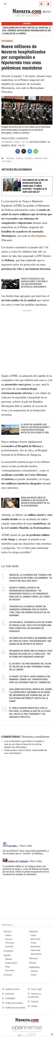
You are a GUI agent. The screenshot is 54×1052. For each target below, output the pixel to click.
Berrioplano (38, 236)
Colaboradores (11, 963)
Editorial (8, 959)
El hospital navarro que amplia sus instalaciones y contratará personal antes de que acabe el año (35, 429)
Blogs (7, 966)
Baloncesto (35, 939)
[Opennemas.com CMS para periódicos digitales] (27, 1030)
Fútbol (33, 935)
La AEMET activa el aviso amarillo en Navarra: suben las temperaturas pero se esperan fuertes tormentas (30, 679)
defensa (10, 158)
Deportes (33, 931)
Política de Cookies (14, 1003)
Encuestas (9, 970)
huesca (19, 158)
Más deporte (36, 954)
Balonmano (35, 946)
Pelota (33, 943)
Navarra (7, 931)
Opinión (7, 955)
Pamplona (8, 951)
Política (8, 935)
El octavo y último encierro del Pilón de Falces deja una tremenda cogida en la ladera (30, 667)
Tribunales (9, 943)
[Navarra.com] (27, 11)
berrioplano (41, 158)
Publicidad (10, 998)
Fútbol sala (35, 950)
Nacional (33, 958)
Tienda (34, 1006)
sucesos (29, 158)
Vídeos (34, 975)
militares (7, 161)
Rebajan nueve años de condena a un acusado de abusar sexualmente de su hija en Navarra (35, 502)
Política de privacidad (15, 1007)
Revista (32, 963)
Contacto (9, 994)
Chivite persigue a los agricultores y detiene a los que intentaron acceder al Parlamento (34, 283)
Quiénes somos (12, 989)
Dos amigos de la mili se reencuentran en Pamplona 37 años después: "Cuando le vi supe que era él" (35, 186)
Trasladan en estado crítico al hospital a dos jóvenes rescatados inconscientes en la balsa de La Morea (26, 31)
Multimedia (34, 967)
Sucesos (9, 939)
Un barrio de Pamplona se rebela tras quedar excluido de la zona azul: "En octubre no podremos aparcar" (30, 654)
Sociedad (9, 946)
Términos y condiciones (35, 736)
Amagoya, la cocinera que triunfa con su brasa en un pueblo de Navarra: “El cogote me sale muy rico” (30, 578)
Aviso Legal (36, 989)
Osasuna (8, 975)
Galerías (34, 971)
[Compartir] (17, 150)
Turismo (34, 1001)
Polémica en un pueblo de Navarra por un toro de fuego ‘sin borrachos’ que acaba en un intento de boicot (30, 641)
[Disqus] (26, 798)
